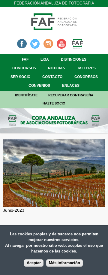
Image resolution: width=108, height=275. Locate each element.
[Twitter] (35, 43)
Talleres (86, 68)
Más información (64, 263)
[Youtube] (61, 43)
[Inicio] (54, 28)
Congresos (86, 77)
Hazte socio (54, 103)
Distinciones (73, 59)
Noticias (56, 68)
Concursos (24, 68)
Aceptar (34, 263)
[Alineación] (54, 203)
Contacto (52, 77)
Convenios (39, 85)
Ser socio (20, 77)
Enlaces (71, 85)
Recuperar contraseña (70, 95)
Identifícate (26, 95)
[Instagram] (48, 43)
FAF (25, 59)
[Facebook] (22, 43)
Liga (44, 59)
